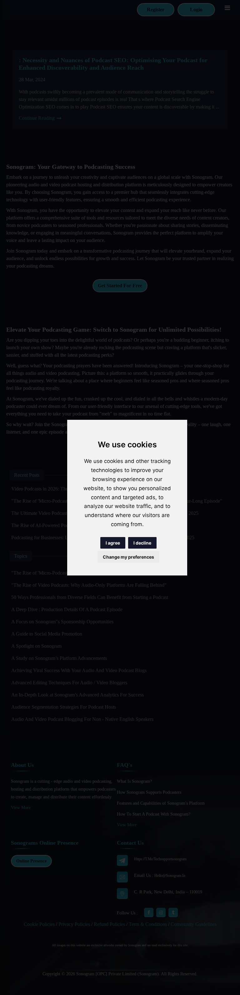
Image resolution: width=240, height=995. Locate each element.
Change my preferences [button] (128, 557)
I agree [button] (113, 542)
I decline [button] (142, 542)
